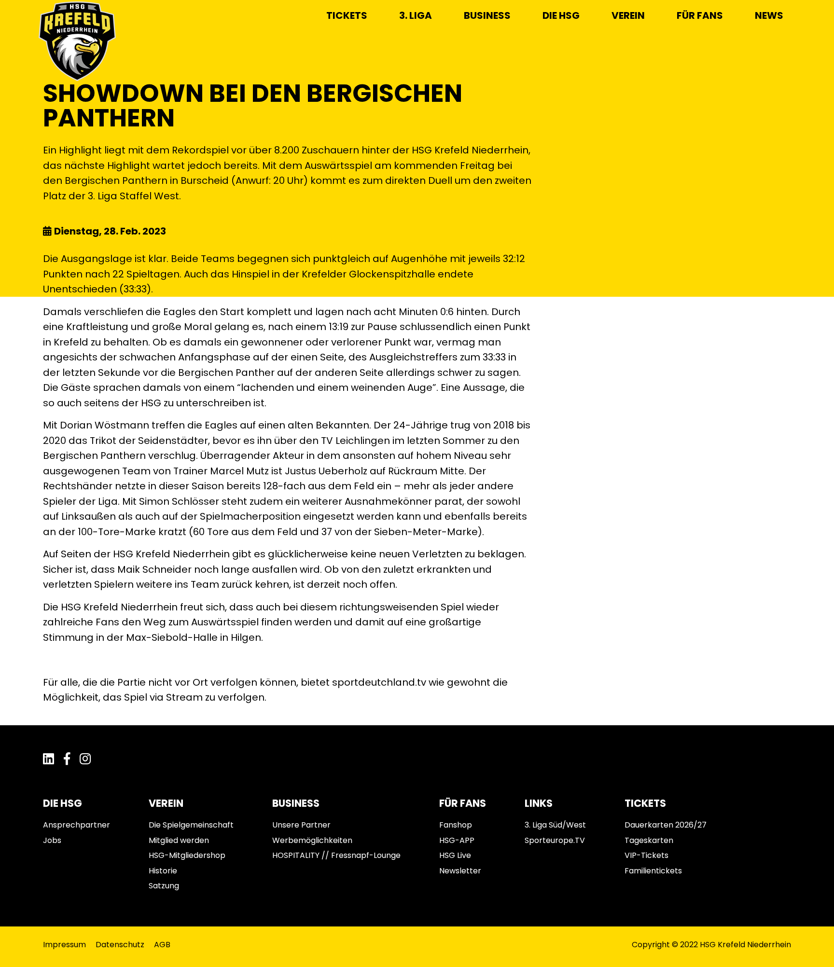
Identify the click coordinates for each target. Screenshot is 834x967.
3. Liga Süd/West (555, 824)
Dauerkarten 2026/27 (666, 824)
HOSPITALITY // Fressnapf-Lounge (336, 855)
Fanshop (455, 824)
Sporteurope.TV (555, 840)
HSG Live (455, 855)
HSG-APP (456, 840)
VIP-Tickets (646, 855)
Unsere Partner (301, 824)
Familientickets (653, 870)
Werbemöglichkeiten (312, 840)
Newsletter (460, 870)
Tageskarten (649, 840)
